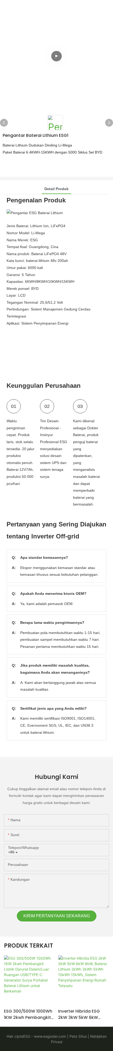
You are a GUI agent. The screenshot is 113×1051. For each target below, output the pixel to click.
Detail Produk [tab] (56, 189)
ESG (26, 1036)
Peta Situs (77, 1036)
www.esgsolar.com (49, 1036)
